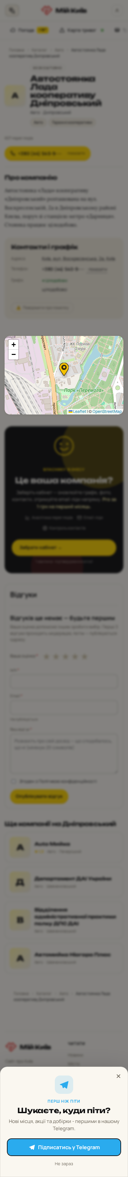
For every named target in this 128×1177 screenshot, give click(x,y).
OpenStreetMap (107, 411)
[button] (64, 369)
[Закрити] (118, 1076)
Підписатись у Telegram (69, 1147)
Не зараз (64, 1164)
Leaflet (79, 411)
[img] (64, 375)
